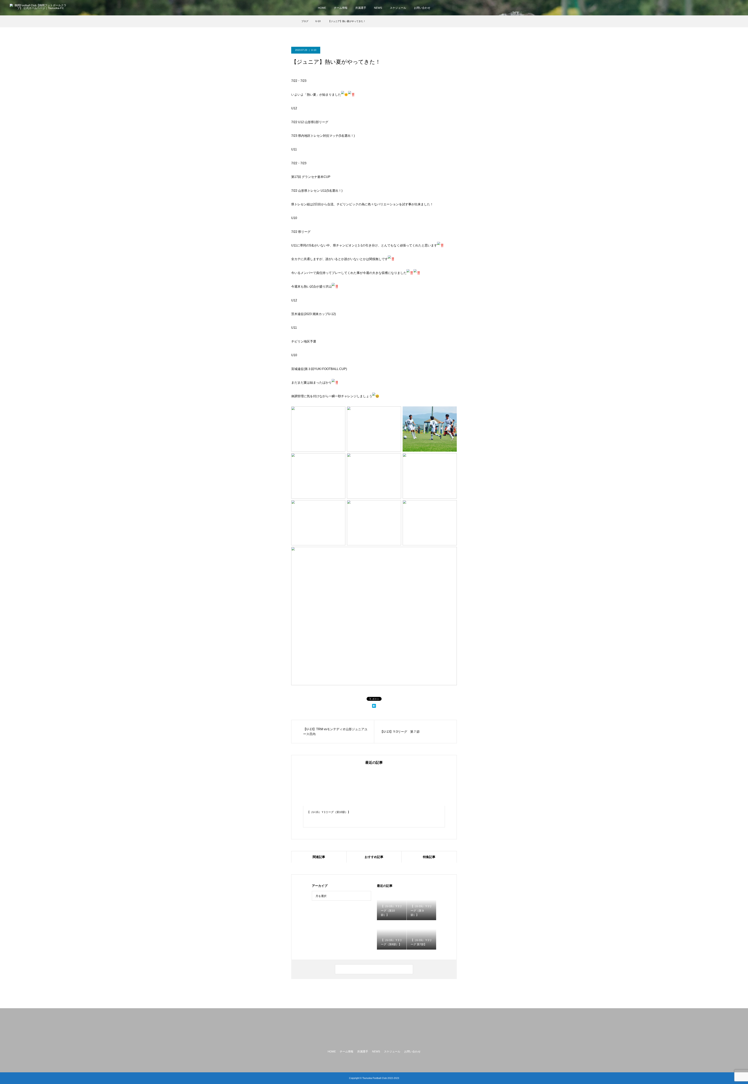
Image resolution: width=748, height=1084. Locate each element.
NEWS (378, 7)
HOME (322, 7)
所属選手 (360, 7)
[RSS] (736, 8)
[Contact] (729, 8)
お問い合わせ (422, 7)
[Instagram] (715, 8)
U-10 (313, 50)
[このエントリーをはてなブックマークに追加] (374, 706)
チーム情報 (341, 7)
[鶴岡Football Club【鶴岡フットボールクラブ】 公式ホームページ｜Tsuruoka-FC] (39, 8)
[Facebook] (722, 8)
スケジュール (398, 7)
